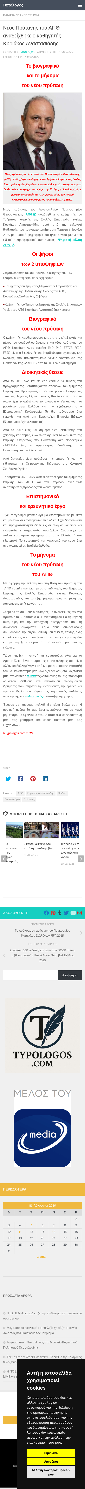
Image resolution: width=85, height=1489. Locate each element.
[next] (81, 858)
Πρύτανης (29, 799)
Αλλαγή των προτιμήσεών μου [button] (51, 1472)
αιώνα (31, 676)
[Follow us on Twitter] (66, 912)
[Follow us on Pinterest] (53, 912)
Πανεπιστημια (28, 15)
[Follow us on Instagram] (79, 912)
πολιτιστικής (34, 696)
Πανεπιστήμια (12, 799)
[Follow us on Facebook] (46, 912)
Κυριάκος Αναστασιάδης (40, 793)
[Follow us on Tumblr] (59, 912)
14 (53, 1232)
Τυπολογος (13, 5)
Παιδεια (9, 15)
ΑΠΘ (29, 214)
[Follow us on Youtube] (72, 912)
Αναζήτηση (69, 975)
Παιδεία (62, 793)
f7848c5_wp (27, 52)
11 (20, 1232)
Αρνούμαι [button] (51, 1461)
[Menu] (80, 5)
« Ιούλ (41, 1257)
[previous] (4, 858)
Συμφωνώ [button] (51, 1453)
